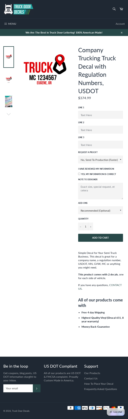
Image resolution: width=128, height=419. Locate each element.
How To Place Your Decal (98, 383)
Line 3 (81, 137)
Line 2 (81, 122)
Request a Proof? (88, 152)
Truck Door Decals (21, 411)
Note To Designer (88, 179)
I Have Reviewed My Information (96, 169)
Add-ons (83, 203)
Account (120, 23)
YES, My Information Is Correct (98, 174)
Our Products (92, 373)
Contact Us (91, 378)
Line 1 (81, 107)
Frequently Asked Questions (100, 388)
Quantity (83, 219)
